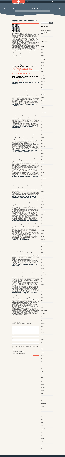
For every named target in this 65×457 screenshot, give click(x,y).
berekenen (42, 156)
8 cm (41, 130)
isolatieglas (42, 284)
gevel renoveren (43, 227)
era (41, 217)
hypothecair (42, 268)
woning (42, 441)
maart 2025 (42, 72)
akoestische (42, 137)
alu (41, 140)
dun (41, 208)
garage (42, 223)
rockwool (42, 378)
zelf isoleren (42, 444)
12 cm (41, 117)
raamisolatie (42, 367)
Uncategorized (42, 406)
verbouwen (42, 413)
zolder (41, 448)
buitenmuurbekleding (43, 178)
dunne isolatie (42, 210)
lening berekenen (43, 323)
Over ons (24, 1)
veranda (42, 412)
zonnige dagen (34, 319)
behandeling (42, 153)
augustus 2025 (42, 65)
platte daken (42, 352)
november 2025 (43, 61)
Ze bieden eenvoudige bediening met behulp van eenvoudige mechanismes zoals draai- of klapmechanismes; (25, 70)
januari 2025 (42, 75)
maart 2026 (42, 55)
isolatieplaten (42, 285)
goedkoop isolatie (43, 242)
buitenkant (42, 175)
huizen (41, 262)
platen (41, 351)
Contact (27, 1)
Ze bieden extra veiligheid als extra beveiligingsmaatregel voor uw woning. (21, 73)
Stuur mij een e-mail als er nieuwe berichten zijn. (19, 353)
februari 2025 (42, 74)
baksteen (42, 149)
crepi (41, 188)
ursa (41, 409)
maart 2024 (42, 90)
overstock (42, 342)
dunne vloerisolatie (43, 211)
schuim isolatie (43, 387)
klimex (41, 301)
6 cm (41, 127)
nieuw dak (42, 336)
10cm (41, 115)
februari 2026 (42, 56)
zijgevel (42, 445)
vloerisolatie (42, 419)
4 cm (41, 124)
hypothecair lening (43, 271)
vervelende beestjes (27, 318)
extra (41, 220)
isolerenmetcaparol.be (18, 3)
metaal (42, 326)
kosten (42, 307)
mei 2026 (42, 52)
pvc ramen (42, 362)
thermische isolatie (43, 403)
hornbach (42, 252)
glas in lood (42, 236)
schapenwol (42, 381)
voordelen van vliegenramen (15, 319)
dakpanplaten (42, 194)
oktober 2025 (42, 62)
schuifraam (42, 384)
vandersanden (42, 410)
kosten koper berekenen (44, 310)
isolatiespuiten (43, 287)
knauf (41, 303)
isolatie (42, 278)
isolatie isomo (42, 281)
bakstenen (42, 150)
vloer (41, 416)
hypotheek (42, 275)
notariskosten (42, 339)
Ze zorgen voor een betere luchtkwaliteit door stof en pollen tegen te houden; (21, 68)
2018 (41, 120)
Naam (13, 334)
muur (41, 330)
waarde (42, 425)
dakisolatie (42, 192)
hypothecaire (42, 272)
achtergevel (42, 134)
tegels (41, 400)
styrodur (42, 397)
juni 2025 (42, 68)
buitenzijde (42, 179)
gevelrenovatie (42, 233)
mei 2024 (42, 87)
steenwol (42, 396)
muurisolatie (42, 332)
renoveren (42, 374)
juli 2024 (42, 84)
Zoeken (51, 22)
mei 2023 (42, 104)
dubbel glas (42, 204)
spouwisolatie (42, 390)
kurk (41, 317)
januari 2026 (42, 58)
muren (41, 329)
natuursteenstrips (43, 335)
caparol (42, 182)
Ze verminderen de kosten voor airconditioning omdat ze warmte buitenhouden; (21, 67)
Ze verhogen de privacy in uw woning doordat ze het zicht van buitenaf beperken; (22, 69)
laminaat (42, 319)
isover (41, 294)
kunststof (42, 316)
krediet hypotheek (43, 313)
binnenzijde (42, 165)
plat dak (42, 349)
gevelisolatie (42, 230)
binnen (41, 159)
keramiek (42, 297)
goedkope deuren (43, 243)
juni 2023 (42, 103)
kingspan (42, 300)
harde (41, 246)
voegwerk (42, 422)
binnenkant (42, 162)
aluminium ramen (43, 146)
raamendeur (42, 365)
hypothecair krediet (43, 269)
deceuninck (42, 195)
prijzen (41, 358)
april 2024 (42, 88)
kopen (41, 304)
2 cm (41, 118)
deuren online (42, 198)
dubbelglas (42, 207)
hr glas (42, 256)
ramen (18, 318)
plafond (42, 348)
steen (41, 394)
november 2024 (43, 78)
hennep (42, 249)
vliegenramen (34, 318)
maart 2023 (42, 107)
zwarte (41, 451)
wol (41, 439)
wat (41, 435)
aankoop (42, 133)
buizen (41, 181)
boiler (41, 166)
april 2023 (42, 106)
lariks (41, 320)
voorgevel (42, 423)
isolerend (42, 288)
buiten (41, 169)
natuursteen (42, 333)
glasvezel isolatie (43, 239)
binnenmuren (42, 163)
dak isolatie (42, 191)
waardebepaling (43, 426)
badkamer (42, 147)
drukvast (42, 201)
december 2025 (43, 59)
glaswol (42, 240)
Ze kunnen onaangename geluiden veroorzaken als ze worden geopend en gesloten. (22, 79)
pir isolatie (42, 346)
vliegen (31, 318)
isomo (41, 291)
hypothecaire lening (43, 274)
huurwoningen (42, 265)
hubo (41, 259)
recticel (42, 371)
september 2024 (43, 81)
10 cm (41, 114)
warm (41, 432)
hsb (41, 258)
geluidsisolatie (42, 224)
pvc (41, 361)
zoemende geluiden (28, 319)
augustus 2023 (42, 100)
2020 (41, 121)
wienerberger (42, 438)
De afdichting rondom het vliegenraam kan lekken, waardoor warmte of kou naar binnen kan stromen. (24, 80)
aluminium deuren (43, 143)
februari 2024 (42, 91)
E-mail (13, 338)
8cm (41, 131)
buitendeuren (42, 172)
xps (41, 442)
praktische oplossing (14, 318)
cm (41, 185)
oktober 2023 (42, 97)
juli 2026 (42, 49)
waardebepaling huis (43, 428)
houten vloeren (43, 255)
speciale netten (22, 318)
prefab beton (42, 355)
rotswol (42, 380)
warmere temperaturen (23, 319)
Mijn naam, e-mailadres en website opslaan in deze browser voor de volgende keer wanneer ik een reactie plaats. (25, 347)
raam (41, 364)
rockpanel (42, 377)
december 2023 (43, 94)
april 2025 (42, 71)
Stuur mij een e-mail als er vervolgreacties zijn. (18, 351)
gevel (41, 226)
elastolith (42, 214)
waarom (42, 429)
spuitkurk (42, 393)
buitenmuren (42, 176)
